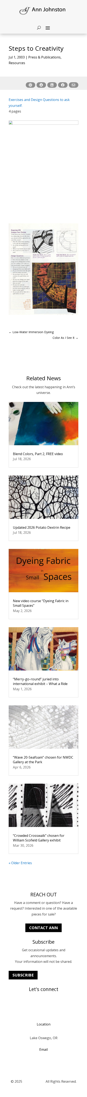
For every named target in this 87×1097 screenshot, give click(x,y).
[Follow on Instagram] (12, 1004)
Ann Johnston (34, 1081)
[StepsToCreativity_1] (43, 215)
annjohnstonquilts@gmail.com (44, 1063)
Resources (17, 63)
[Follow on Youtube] (20, 1004)
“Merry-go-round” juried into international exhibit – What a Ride (40, 681)
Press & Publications (44, 57)
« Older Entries (20, 863)
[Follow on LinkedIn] (29, 1004)
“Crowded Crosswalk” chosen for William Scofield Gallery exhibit (38, 838)
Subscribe (23, 975)
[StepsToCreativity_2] (43, 315)
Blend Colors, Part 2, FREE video (38, 454)
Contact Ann (43, 927)
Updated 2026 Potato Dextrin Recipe (41, 527)
